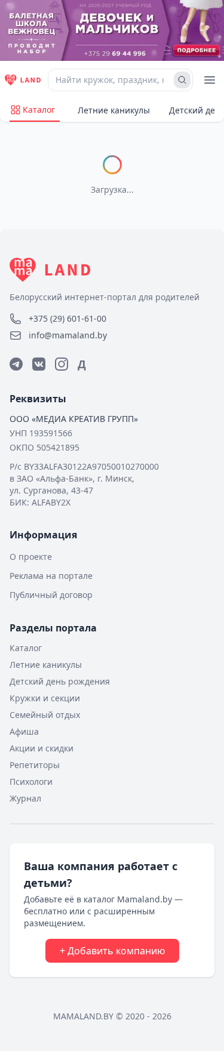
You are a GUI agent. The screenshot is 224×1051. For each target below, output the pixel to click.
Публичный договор (51, 594)
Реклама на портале (51, 575)
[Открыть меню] (209, 80)
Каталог (39, 109)
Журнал (25, 798)
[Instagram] (61, 364)
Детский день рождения (60, 681)
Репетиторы (35, 764)
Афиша (24, 731)
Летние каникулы (114, 110)
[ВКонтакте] (38, 364)
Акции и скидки (41, 748)
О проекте (31, 556)
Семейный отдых (45, 714)
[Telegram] (16, 364)
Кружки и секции (45, 698)
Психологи (31, 781)
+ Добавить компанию (112, 950)
